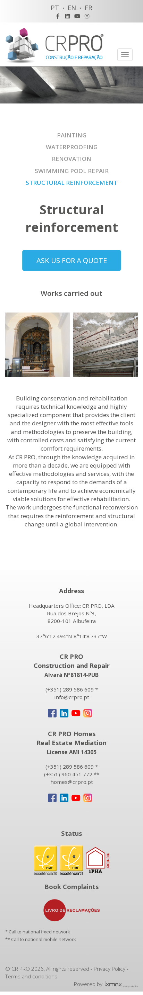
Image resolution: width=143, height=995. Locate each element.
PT (55, 7)
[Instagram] (87, 16)
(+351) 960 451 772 (68, 774)
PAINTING (71, 135)
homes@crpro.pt (71, 781)
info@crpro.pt (71, 697)
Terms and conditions (31, 976)
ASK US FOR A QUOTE (71, 260)
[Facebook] (57, 16)
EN (72, 7)
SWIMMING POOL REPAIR (72, 171)
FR (88, 7)
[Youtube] (77, 16)
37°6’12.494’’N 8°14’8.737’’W (71, 636)
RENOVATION (71, 159)
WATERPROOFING (72, 147)
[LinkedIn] (67, 16)
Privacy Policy (109, 968)
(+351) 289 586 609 (69, 689)
